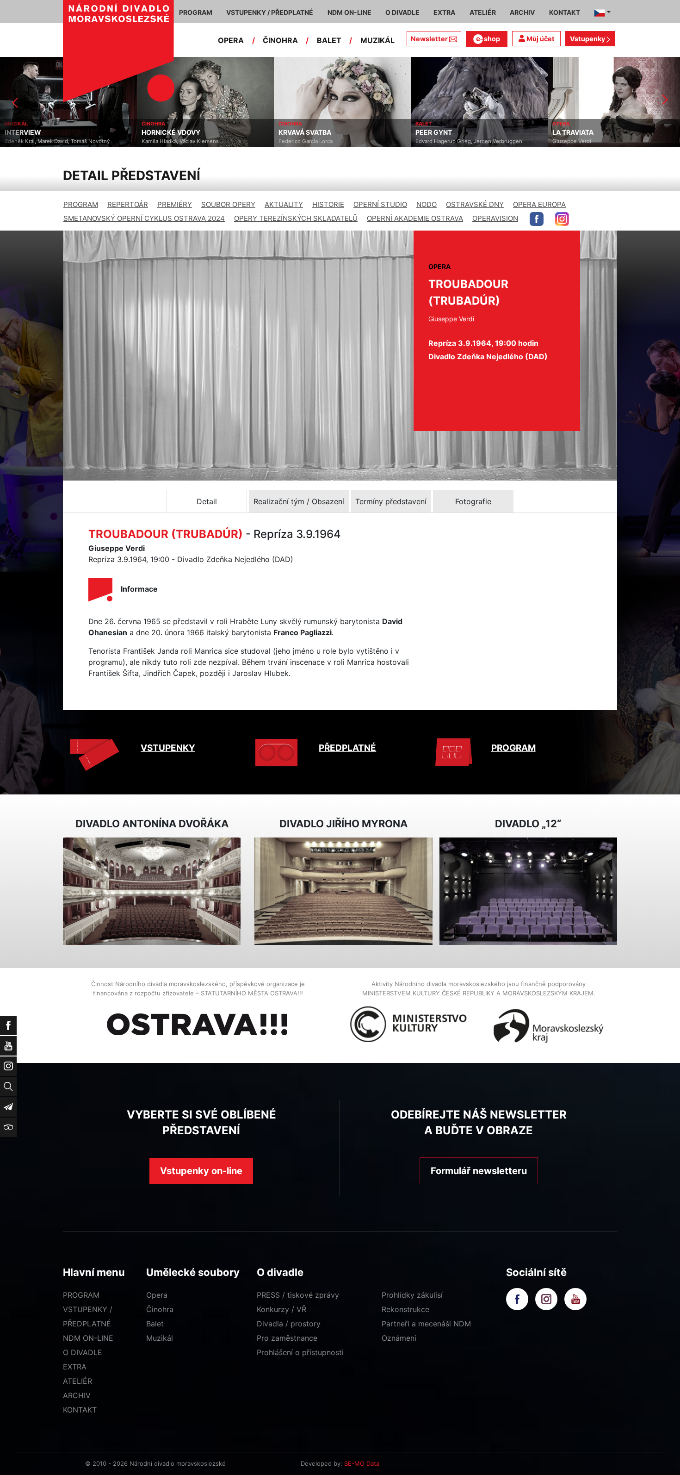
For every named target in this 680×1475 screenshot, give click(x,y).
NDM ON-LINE (88, 1338)
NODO (426, 204)
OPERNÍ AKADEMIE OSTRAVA (415, 218)
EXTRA (75, 1366)
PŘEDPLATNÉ (347, 748)
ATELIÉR (77, 1381)
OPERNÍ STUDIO (380, 204)
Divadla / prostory (289, 1323)
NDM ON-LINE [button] (349, 12)
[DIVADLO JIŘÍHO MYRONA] (343, 891)
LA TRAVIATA (436, 132)
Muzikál (159, 1338)
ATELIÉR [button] (483, 12)
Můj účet (540, 39)
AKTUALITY (284, 204)
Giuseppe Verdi (434, 141)
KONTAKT (80, 1409)
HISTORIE (328, 204)
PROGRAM (80, 204)
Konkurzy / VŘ (281, 1309)
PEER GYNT (296, 132)
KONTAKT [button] (564, 12)
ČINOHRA (280, 40)
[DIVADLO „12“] (528, 891)
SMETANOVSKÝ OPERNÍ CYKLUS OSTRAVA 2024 (144, 218)
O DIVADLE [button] (402, 12)
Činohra (159, 1309)
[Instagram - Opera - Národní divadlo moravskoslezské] (562, 219)
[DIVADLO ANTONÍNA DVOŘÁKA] (152, 891)
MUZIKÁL (377, 40)
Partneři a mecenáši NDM (426, 1323)
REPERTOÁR (127, 204)
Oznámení (399, 1338)
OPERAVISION (495, 218)
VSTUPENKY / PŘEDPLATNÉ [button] (269, 12)
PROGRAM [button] (195, 12)
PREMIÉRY (174, 204)
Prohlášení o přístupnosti (300, 1352)
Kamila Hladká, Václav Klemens (43, 141)
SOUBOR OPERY (228, 204)
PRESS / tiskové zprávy (298, 1295)
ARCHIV (77, 1395)
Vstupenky (588, 39)
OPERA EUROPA (539, 204)
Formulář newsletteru (479, 1170)
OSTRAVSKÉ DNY (475, 204)
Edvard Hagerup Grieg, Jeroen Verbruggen (331, 141)
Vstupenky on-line (201, 1170)
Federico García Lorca (169, 141)
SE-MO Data (361, 1463)
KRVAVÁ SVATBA (168, 132)
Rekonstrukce (405, 1309)
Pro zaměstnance (287, 1338)
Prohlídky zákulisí (412, 1295)
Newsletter (429, 39)
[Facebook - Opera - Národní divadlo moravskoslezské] (537, 219)
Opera (156, 1295)
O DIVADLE (82, 1352)
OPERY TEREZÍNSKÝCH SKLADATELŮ (296, 218)
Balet (155, 1323)
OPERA (231, 40)
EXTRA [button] (444, 12)
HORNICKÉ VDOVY (34, 132)
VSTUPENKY (168, 748)
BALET (329, 40)
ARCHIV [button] (522, 12)
